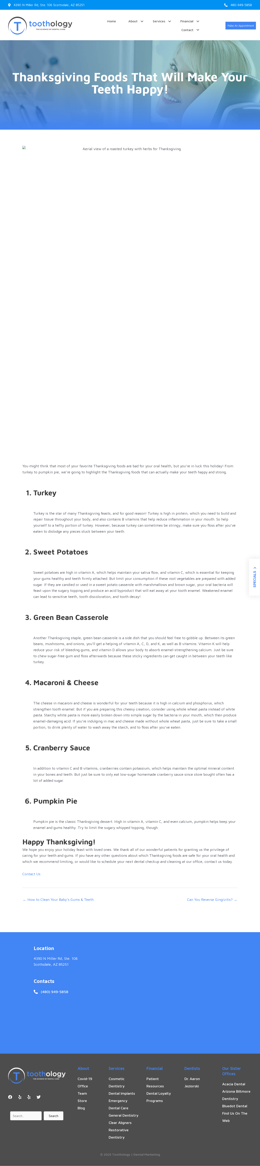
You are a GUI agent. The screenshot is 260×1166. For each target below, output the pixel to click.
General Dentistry (123, 1115)
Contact (187, 30)
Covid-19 (85, 1079)
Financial (186, 21)
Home (111, 21)
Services (159, 21)
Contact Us (31, 874)
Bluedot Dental (234, 1106)
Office (83, 1086)
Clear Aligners (120, 1122)
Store (82, 1101)
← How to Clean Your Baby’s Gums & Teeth (58, 899)
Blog (81, 1108)
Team (82, 1093)
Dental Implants (122, 1093)
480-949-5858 (241, 5)
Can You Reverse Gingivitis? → (212, 899)
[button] (240, 25)
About (133, 21)
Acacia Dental (233, 1084)
